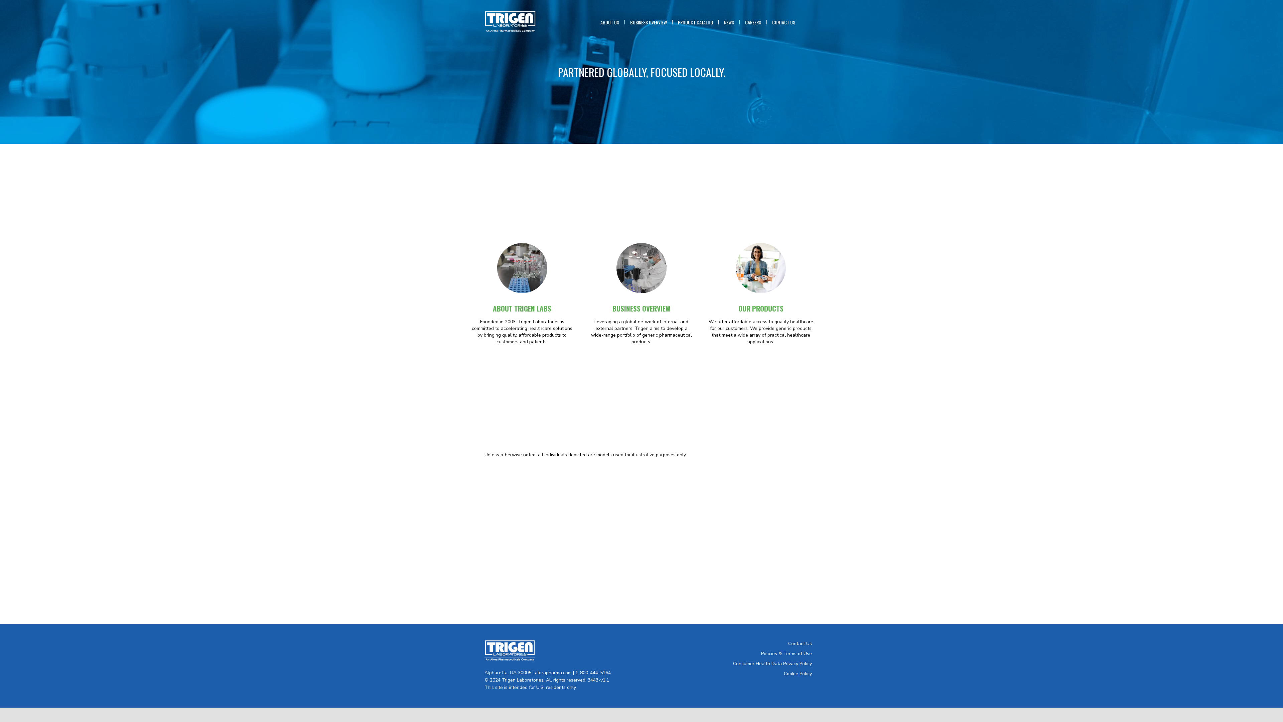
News (729, 22)
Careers (753, 22)
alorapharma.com (553, 673)
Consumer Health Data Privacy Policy (772, 663)
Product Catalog (695, 22)
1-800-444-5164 (593, 673)
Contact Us (783, 22)
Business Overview (648, 22)
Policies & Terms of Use (786, 653)
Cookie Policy (798, 674)
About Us (609, 22)
